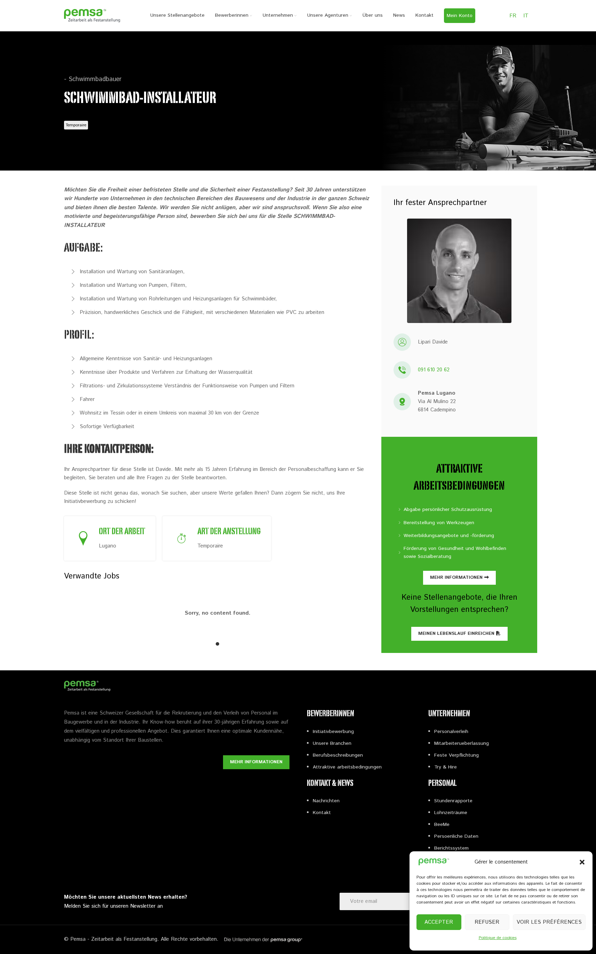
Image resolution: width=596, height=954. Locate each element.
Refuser (487, 922)
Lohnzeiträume (450, 812)
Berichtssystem (451, 848)
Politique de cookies (498, 938)
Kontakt (322, 812)
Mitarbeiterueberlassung (461, 743)
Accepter (438, 922)
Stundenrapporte (453, 800)
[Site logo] (92, 15)
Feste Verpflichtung (456, 755)
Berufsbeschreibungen (338, 755)
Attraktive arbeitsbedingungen (347, 767)
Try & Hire (445, 767)
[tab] (217, 643)
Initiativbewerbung (333, 731)
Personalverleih (451, 731)
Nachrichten (326, 800)
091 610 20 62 (434, 369)
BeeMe (442, 824)
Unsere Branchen (332, 743)
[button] (582, 862)
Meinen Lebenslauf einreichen (456, 633)
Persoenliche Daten (456, 836)
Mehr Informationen (456, 577)
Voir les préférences (549, 922)
